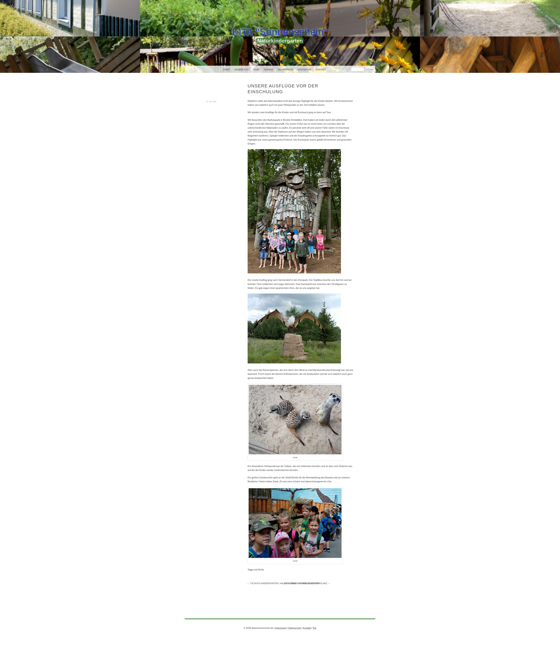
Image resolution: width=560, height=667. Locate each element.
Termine (269, 69)
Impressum (280, 628)
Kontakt (321, 69)
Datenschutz (294, 628)
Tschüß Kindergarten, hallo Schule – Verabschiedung (283, 583)
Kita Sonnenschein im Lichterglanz (307, 583)
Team (256, 69)
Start (226, 69)
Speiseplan (304, 69)
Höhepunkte (285, 69)
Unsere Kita (241, 69)
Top (314, 628)
